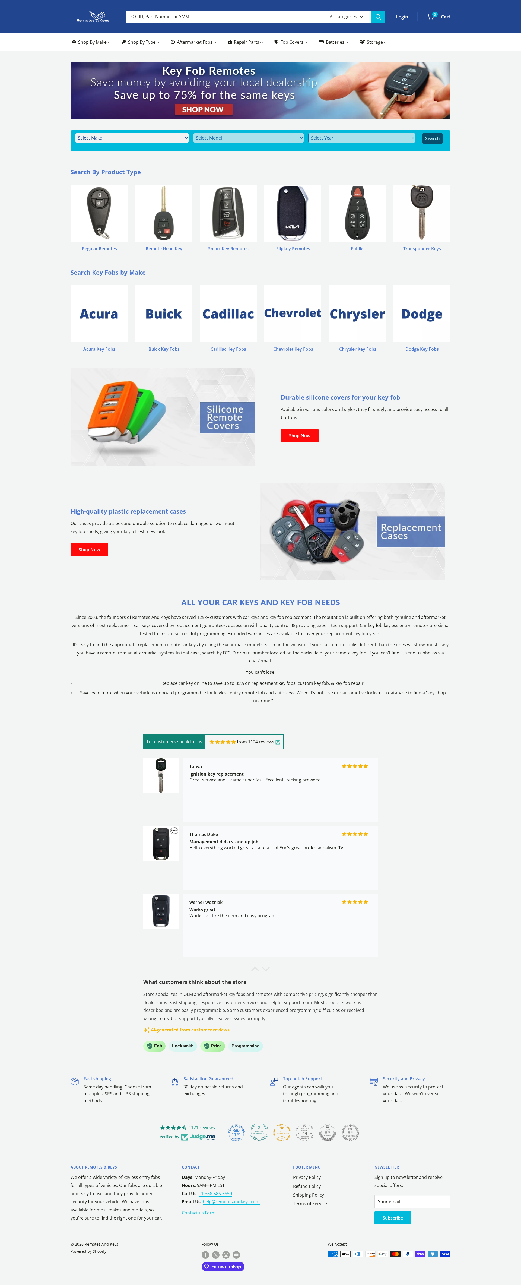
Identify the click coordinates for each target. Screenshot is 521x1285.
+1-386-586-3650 (215, 1194)
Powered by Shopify (88, 1251)
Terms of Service (310, 1204)
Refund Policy (307, 1186)
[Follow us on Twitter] (216, 1254)
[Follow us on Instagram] (226, 1254)
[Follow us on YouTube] (236, 1254)
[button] (255, 970)
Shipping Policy (308, 1195)
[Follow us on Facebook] (205, 1254)
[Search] (378, 17)
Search (432, 138)
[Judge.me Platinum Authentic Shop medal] (259, 1132)
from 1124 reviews (255, 742)
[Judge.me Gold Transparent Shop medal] (282, 1132)
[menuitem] (91, 42)
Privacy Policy (307, 1177)
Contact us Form (199, 1213)
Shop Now (299, 436)
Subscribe (393, 1218)
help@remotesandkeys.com (231, 1202)
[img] (223, 742)
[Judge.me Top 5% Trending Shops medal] (350, 1132)
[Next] (450, 212)
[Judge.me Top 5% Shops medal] (327, 1132)
